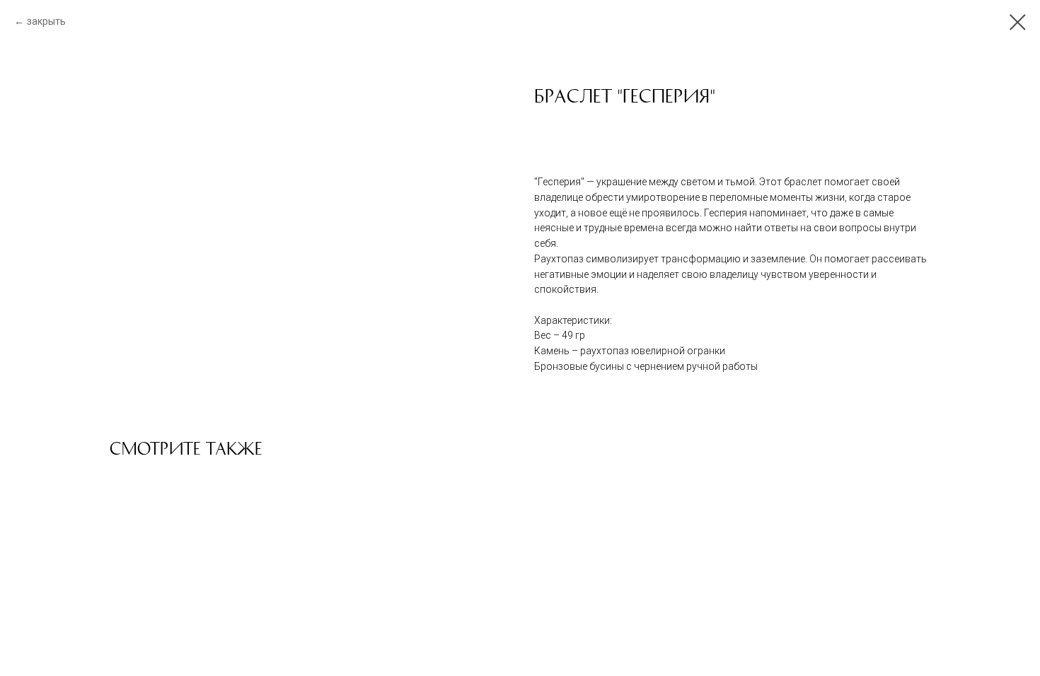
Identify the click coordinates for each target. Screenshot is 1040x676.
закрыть (46, 21)
